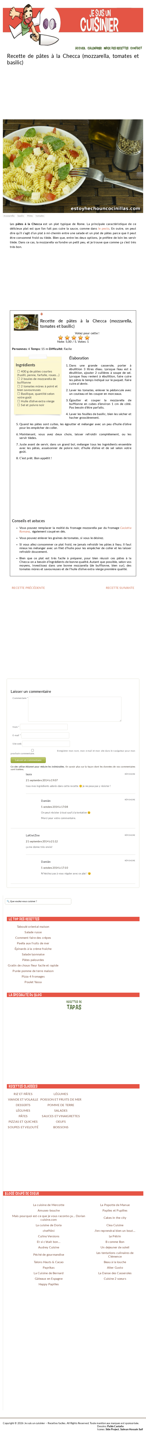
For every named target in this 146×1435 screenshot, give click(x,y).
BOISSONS (61, 1127)
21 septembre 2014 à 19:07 (42, 780)
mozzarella (9, 216)
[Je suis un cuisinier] (73, 25)
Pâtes (30, 216)
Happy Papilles (49, 1284)
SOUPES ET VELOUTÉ (23, 1127)
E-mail (17, 735)
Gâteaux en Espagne (49, 1278)
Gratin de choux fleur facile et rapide (33, 965)
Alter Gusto (115, 1267)
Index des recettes (116, 48)
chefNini (49, 1230)
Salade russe (33, 932)
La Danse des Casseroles (115, 1273)
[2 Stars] (66, 337)
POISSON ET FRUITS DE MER (61, 1099)
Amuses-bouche (49, 1210)
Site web (17, 744)
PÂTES (23, 1116)
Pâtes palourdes (33, 960)
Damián (46, 801)
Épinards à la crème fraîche (33, 948)
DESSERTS (23, 1105)
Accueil (80, 48)
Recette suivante (120, 587)
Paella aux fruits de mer (33, 943)
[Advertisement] (73, 92)
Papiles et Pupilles (114, 1210)
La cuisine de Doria (49, 1225)
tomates (40, 216)
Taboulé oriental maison (33, 926)
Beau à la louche (115, 1262)
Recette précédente (28, 587)
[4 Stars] (79, 337)
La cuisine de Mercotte (48, 1205)
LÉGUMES (61, 1094)
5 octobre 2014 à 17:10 (54, 868)
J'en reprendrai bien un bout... (114, 1230)
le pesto (103, 228)
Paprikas (49, 1267)
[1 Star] (59, 337)
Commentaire (20, 698)
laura (29, 774)
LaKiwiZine (33, 835)
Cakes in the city (115, 1217)
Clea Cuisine (114, 1225)
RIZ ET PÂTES (23, 1094)
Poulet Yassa (33, 982)
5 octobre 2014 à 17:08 (54, 807)
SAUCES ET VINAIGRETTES (61, 1116)
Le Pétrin (115, 1236)
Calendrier (95, 48)
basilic (21, 216)
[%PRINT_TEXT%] (41, 314)
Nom (16, 727)
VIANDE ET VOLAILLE (23, 1099)
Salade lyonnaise (33, 954)
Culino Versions (48, 1236)
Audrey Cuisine (48, 1247)
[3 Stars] (73, 337)
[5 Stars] (86, 337)
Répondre (130, 774)
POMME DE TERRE (61, 1105)
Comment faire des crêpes (33, 937)
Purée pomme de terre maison (33, 971)
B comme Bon (115, 1241)
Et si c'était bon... (48, 1241)
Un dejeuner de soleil (115, 1247)
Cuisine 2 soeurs (115, 1278)
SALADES (60, 1110)
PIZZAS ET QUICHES (23, 1121)
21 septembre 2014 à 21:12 (42, 841)
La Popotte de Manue (115, 1205)
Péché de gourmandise (48, 1254)
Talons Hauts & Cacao (49, 1262)
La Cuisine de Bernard (48, 1273)
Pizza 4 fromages (33, 976)
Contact (136, 48)
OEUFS (61, 1121)
